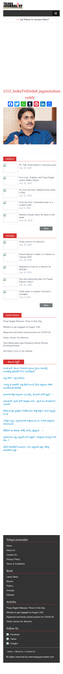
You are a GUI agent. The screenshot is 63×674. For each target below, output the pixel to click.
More (46, 228)
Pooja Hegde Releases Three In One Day (25, 608)
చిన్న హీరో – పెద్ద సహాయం (14, 378)
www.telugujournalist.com (41, 656)
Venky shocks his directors (19, 621)
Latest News (12, 577)
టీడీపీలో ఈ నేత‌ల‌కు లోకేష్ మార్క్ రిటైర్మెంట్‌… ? (23, 430)
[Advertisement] (31, 53)
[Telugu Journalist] (13, 5)
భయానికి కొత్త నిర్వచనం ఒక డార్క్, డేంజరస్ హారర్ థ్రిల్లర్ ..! (28, 394)
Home (9, 546)
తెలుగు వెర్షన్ (13, 361)
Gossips (10, 590)
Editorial (10, 595)
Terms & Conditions (15, 564)
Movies (9, 581)
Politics (9, 586)
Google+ (14, 643)
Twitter (13, 639)
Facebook (15, 634)
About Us (10, 550)
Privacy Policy (13, 559)
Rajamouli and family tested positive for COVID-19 (30, 617)
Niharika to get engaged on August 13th (24, 612)
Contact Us (11, 555)
